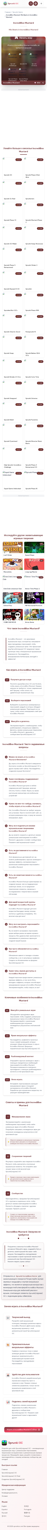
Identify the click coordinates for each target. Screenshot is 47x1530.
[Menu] (41, 3)
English (4, 1506)
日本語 (26, 1506)
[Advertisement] (23, 114)
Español (4, 1509)
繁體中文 (27, 1513)
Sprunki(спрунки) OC (9, 1473)
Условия (5, 1496)
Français (27, 1516)
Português (27, 1509)
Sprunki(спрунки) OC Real (11, 1476)
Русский (4, 1513)
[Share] (43, 83)
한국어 (4, 1516)
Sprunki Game (18, 12)
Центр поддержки (8, 1489)
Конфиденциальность (9, 1493)
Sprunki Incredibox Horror (26, 1276)
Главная (8, 12)
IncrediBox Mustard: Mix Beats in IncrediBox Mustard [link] (21, 16)
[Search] (31, 3)
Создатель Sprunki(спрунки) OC (13, 1479)
